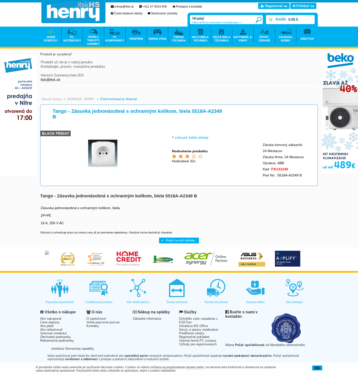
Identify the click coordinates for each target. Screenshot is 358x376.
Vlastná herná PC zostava (197, 340)
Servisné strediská (53, 333)
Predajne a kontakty (189, 6)
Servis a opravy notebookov (198, 329)
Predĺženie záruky (191, 333)
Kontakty (92, 326)
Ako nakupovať (51, 318)
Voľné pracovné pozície (103, 322)
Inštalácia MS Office (193, 326)
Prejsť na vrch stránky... (181, 240)
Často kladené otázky (128, 13)
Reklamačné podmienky (57, 340)
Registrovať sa (275, 6)
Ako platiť (47, 326)
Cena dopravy (50, 322)
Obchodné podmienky (55, 337)
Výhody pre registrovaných (198, 344)
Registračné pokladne (194, 337)
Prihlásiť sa (304, 6)
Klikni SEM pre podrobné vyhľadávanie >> (217, 22)
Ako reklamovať (51, 329)
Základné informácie (147, 318)
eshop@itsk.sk (124, 6)
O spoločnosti (96, 318)
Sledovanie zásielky (164, 13)
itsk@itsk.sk (50, 79)
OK (317, 368)
